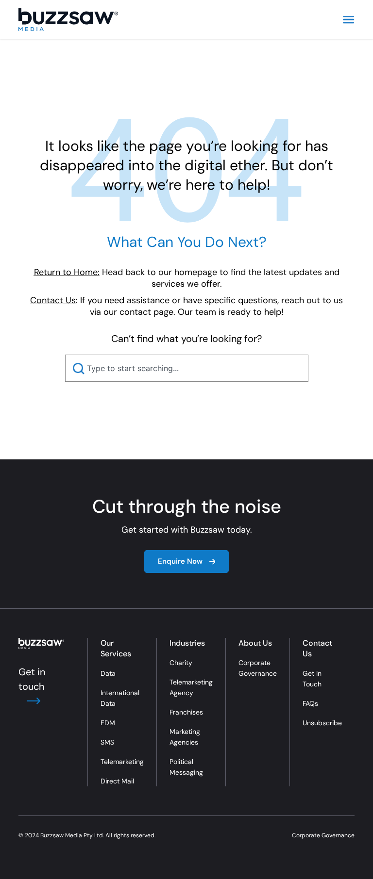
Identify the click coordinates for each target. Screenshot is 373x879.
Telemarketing (122, 761)
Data (108, 673)
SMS (107, 742)
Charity (181, 662)
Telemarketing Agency (191, 687)
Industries (187, 643)
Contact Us (317, 648)
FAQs (310, 703)
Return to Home (66, 272)
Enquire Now (180, 561)
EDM (108, 722)
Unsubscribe (322, 722)
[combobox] (186, 368)
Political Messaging (186, 767)
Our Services (116, 648)
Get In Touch (312, 678)
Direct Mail (117, 781)
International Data (120, 698)
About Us (255, 643)
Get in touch (31, 679)
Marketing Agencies (185, 737)
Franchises (186, 712)
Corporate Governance (257, 668)
